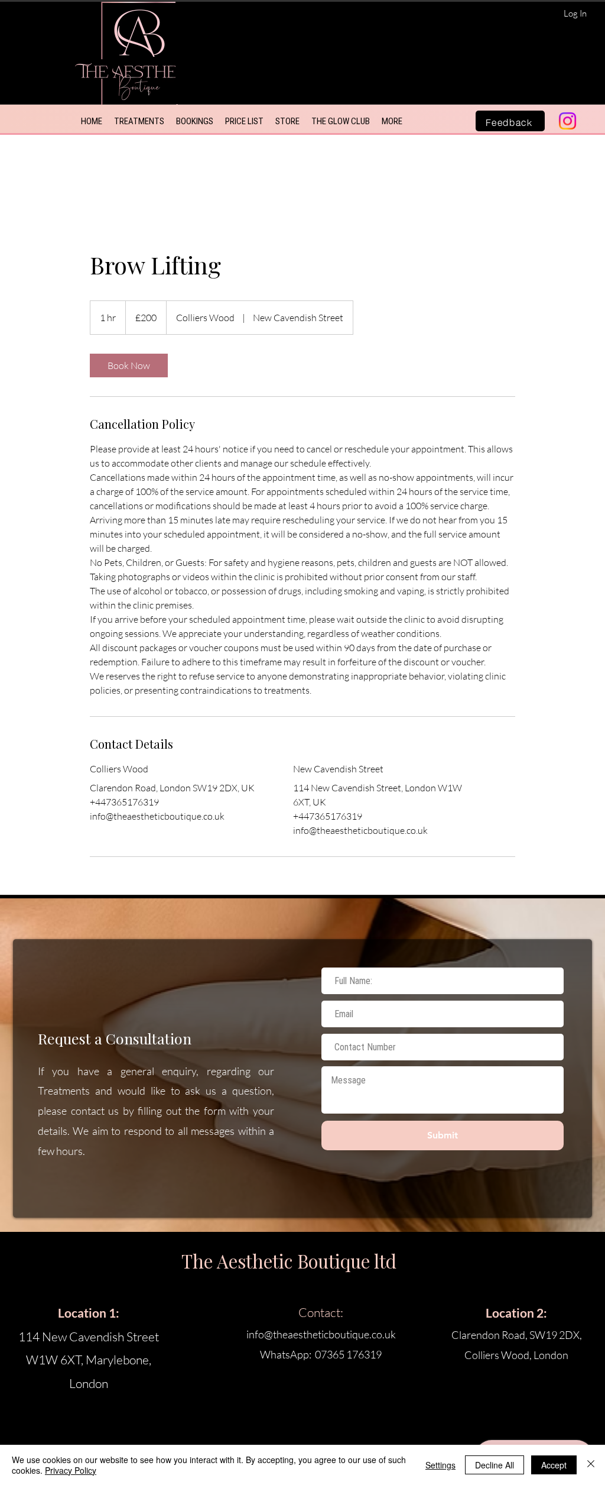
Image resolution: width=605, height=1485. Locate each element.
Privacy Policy (70, 1470)
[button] (139, 121)
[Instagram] (567, 120)
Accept (554, 1465)
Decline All (494, 1465)
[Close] (591, 1465)
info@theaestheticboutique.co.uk (321, 1334)
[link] (129, 365)
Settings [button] (440, 1465)
